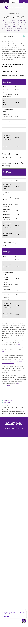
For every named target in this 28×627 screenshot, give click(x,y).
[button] (4, 1)
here (8, 372)
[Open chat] (24, 621)
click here (18, 344)
